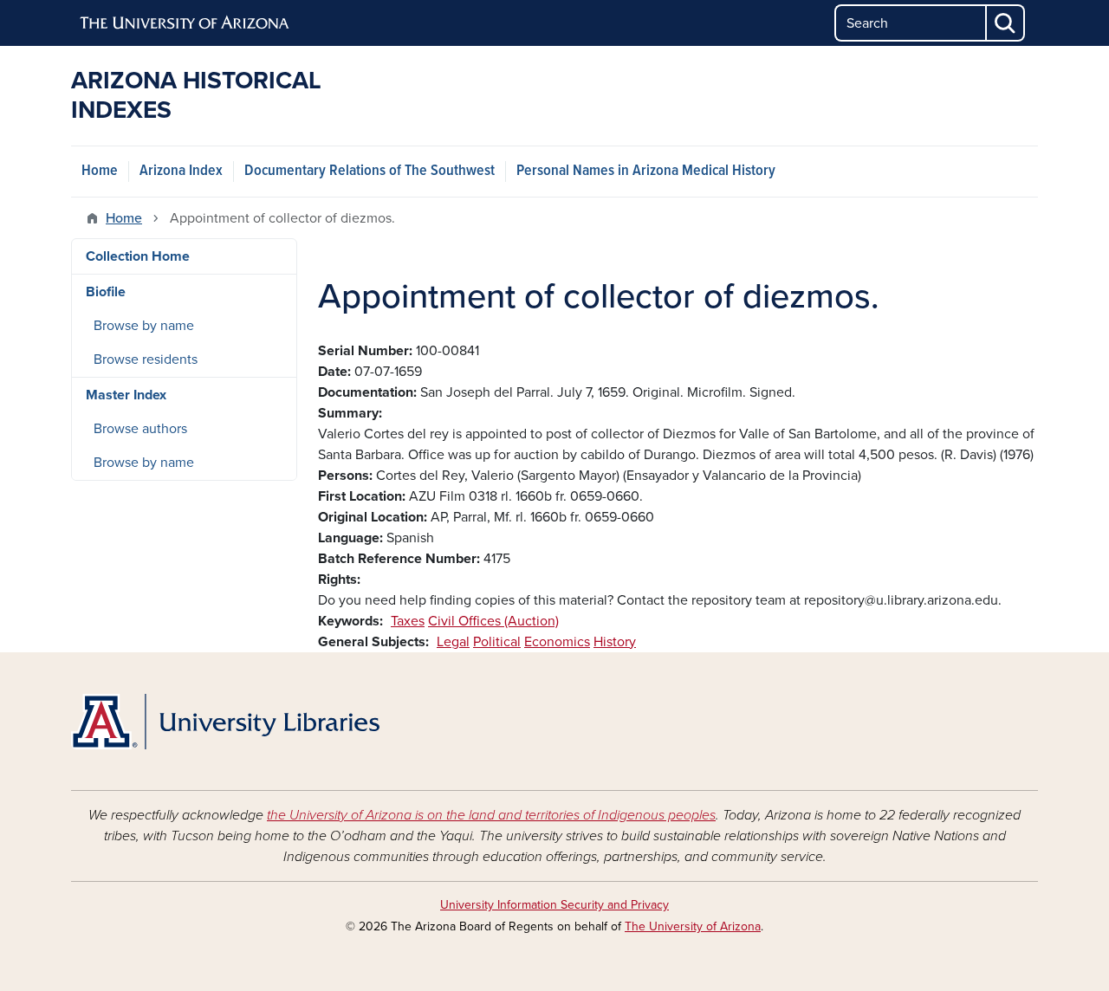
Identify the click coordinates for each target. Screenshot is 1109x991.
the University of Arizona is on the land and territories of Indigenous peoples (491, 815)
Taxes (408, 621)
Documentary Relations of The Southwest (369, 171)
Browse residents (146, 359)
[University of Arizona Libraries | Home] (225, 721)
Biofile (106, 292)
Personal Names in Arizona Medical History (645, 171)
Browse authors (140, 428)
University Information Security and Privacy (554, 904)
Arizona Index (181, 171)
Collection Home (138, 256)
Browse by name (144, 325)
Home (99, 171)
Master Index (126, 395)
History (614, 642)
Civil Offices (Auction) (493, 621)
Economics (557, 642)
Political (497, 642)
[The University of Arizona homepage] (185, 23)
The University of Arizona (693, 926)
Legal (453, 642)
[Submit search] (1006, 23)
